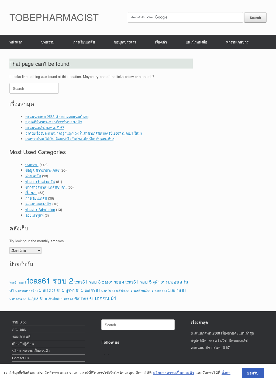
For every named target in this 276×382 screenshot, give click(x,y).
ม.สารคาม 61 (18, 299)
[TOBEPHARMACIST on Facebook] (103, 353)
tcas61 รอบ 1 (17, 282)
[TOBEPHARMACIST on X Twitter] (107, 353)
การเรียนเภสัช (84, 42)
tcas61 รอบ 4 (113, 282)
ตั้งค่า (226, 372)
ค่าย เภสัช (33, 175)
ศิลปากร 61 (84, 298)
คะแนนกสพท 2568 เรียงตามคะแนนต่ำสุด (56, 116)
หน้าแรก (15, 42)
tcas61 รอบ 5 (138, 281)
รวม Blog (19, 322)
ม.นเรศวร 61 (50, 290)
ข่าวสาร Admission (40, 209)
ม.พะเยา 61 (90, 290)
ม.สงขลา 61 (159, 291)
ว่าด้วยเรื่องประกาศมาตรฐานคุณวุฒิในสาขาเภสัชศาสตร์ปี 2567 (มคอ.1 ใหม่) (83, 133)
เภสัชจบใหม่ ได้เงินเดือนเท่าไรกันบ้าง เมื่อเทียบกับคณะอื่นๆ (70, 138)
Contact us (20, 357)
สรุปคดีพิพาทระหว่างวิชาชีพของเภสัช (53, 121)
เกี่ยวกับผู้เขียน (23, 343)
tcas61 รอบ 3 (87, 281)
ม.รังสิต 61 (123, 291)
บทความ (47, 42)
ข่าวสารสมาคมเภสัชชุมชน (46, 187)
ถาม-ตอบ (19, 329)
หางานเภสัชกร (237, 42)
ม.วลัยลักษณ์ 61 (141, 291)
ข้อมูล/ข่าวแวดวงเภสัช (42, 170)
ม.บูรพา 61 (71, 290)
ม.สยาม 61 (177, 290)
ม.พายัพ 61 (108, 291)
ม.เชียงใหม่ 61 (54, 299)
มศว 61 (68, 299)
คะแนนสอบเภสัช (38, 203)
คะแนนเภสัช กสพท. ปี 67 (44, 127)
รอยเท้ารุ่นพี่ (34, 215)
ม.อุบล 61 (36, 298)
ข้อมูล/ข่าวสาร (125, 42)
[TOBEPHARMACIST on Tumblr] (110, 353)
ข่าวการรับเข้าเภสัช (40, 181)
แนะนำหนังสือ (196, 42)
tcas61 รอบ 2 (50, 280)
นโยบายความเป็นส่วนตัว (31, 350)
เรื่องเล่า (161, 42)
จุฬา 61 (159, 282)
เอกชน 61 (106, 297)
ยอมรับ (252, 373)
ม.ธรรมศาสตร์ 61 (26, 291)
